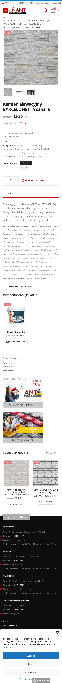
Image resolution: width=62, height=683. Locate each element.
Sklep (5, 621)
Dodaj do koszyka (35, 180)
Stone (22, 156)
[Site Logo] (17, 10)
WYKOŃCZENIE (43, 149)
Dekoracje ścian (18, 145)
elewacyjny (41, 153)
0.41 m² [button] (26, 162)
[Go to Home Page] (4, 17)
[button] (57, 633)
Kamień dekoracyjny (33, 145)
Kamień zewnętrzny (28, 149)
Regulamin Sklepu (10, 625)
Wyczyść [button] (24, 168)
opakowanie (10, 163)
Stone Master (20, 122)
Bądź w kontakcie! (16, 517)
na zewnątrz (8, 156)
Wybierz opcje (16, 502)
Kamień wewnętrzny (11, 149)
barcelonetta (19, 153)
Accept (31, 655)
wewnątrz (42, 156)
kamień (50, 153)
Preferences (31, 672)
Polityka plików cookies (29, 679)
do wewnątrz (30, 153)
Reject (31, 664)
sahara (16, 156)
